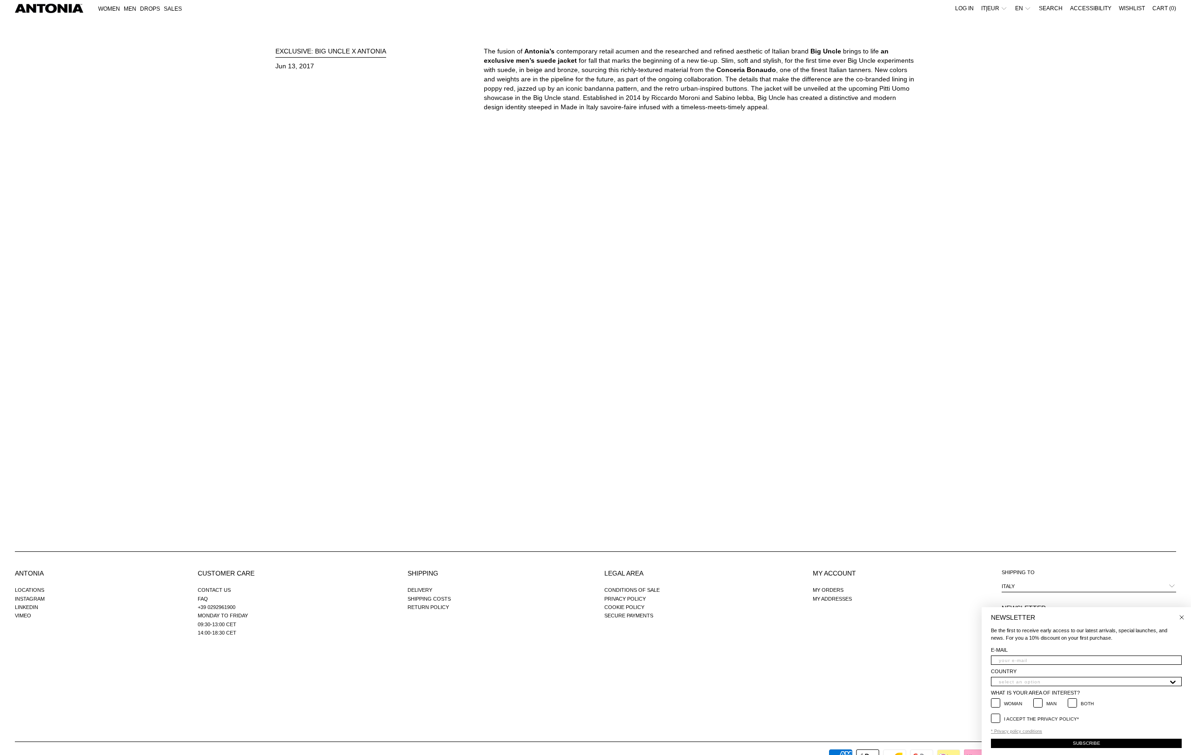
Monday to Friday (223, 615)
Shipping (423, 573)
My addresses (832, 599)
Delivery (420, 590)
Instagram (30, 599)
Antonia (29, 573)
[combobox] (1083, 681)
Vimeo (23, 615)
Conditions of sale (632, 590)
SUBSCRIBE (1086, 743)
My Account (834, 573)
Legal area (623, 573)
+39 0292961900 (216, 607)
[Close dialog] (1181, 617)
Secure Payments (628, 615)
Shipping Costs (429, 599)
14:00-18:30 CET (217, 633)
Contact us (214, 590)
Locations (29, 590)
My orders (828, 590)
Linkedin (26, 607)
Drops (150, 9)
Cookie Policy (624, 607)
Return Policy (428, 607)
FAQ (203, 599)
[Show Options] (1173, 681)
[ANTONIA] (49, 8)
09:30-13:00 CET (217, 624)
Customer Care (226, 573)
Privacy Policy (625, 599)
